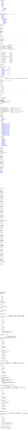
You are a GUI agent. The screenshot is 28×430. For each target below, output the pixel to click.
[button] (14, 171)
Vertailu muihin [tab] (5, 22)
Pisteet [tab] (4, 20)
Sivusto (2, 7)
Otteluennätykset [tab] (5, 19)
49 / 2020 (6, 127)
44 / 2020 (6, 124)
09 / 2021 (6, 132)
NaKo (3, 142)
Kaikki (2, 117)
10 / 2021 (6, 133)
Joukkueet (3, 4)
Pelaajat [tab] (4, 23)
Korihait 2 (3, 67)
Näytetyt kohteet (2, 293)
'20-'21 (11, 112)
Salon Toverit (3, 71)
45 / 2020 (6, 125)
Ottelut (2, 3)
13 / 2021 (6, 135)
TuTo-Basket (3, 143)
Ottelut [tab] (2, 17)
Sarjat (2, 2)
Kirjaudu (3, 10)
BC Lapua (3, 75)
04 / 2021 (6, 130)
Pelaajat (3, 5)
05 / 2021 (6, 131)
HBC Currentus (3, 69)
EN (2, 11)
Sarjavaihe (1, 65)
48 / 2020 (6, 126)
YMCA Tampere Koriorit (5, 70)
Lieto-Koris (3, 141)
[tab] (14, 151)
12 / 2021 (6, 134)
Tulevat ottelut (3, 119)
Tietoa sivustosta (5, 8)
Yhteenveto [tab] (3, 16)
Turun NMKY (3, 73)
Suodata (1, 115)
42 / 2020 (6, 123)
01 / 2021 (6, 129)
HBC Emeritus (3, 74)
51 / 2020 (6, 128)
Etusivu (1, 13)
